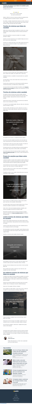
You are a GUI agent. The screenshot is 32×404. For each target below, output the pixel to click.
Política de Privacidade (16, 398)
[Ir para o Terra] (16, 0)
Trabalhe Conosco (16, 400)
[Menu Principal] (30, 3)
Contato (16, 395)
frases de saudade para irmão (8, 152)
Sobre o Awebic (16, 397)
